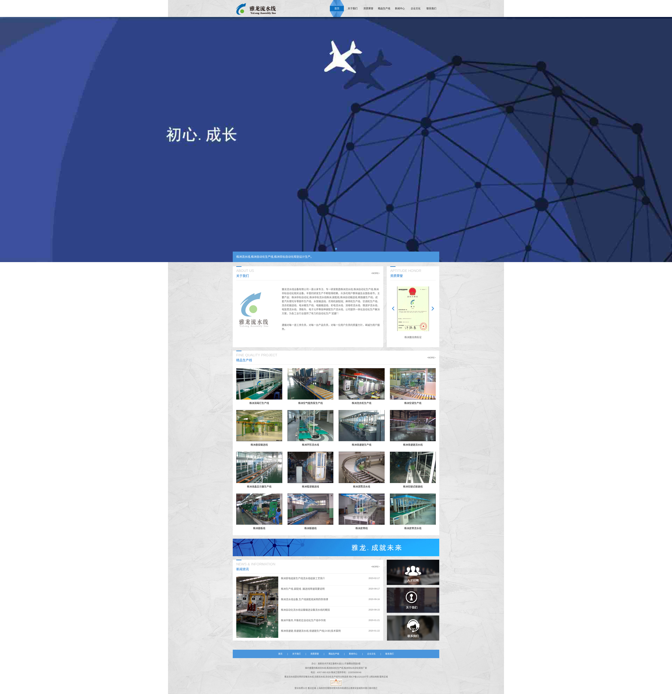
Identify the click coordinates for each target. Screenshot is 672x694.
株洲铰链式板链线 (413, 486)
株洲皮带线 (361, 528)
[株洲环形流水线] (311, 425)
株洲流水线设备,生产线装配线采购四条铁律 (304, 599)
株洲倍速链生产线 (361, 444)
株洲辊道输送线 (310, 486)
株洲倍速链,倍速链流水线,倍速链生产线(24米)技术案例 (311, 630)
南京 (323, 688)
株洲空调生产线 (412, 403)
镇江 (367, 688)
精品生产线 (384, 8)
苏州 (340, 688)
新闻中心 (400, 8)
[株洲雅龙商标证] (413, 308)
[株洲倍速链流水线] (413, 425)
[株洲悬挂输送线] (259, 425)
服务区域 (383, 677)
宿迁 (375, 688)
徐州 (331, 688)
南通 (344, 688)
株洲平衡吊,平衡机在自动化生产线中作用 (303, 620)
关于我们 (353, 8)
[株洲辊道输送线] (311, 467)
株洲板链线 (310, 528)
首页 (336, 8)
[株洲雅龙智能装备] (256, 8)
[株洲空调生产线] (413, 384)
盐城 (358, 688)
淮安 (354, 688)
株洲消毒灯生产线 (259, 403)
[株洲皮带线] (362, 509)
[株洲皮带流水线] (413, 509)
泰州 (371, 688)
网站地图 (374, 677)
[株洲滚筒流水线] (362, 467)
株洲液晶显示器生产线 (259, 486)
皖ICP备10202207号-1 (359, 677)
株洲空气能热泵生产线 (310, 403)
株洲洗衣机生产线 (361, 403)
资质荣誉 (368, 8)
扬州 (363, 688)
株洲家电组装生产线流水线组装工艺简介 (303, 578)
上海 (319, 688)
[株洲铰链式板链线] (413, 467)
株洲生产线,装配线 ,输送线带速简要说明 (303, 588)
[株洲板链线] (311, 509)
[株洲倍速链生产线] (362, 425)
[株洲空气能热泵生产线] (311, 384)
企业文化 (416, 8)
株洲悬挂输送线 (259, 444)
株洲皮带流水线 (412, 528)
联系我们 (431, 8)
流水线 (292, 677)
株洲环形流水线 (310, 444)
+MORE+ (375, 273)
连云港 (349, 688)
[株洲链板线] (259, 509)
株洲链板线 (259, 528)
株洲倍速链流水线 (413, 444)
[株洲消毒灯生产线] (259, 384)
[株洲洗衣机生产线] (362, 384)
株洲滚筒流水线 (361, 486)
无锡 (327, 688)
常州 (335, 688)
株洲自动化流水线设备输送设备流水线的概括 (305, 609)
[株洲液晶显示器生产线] (259, 467)
